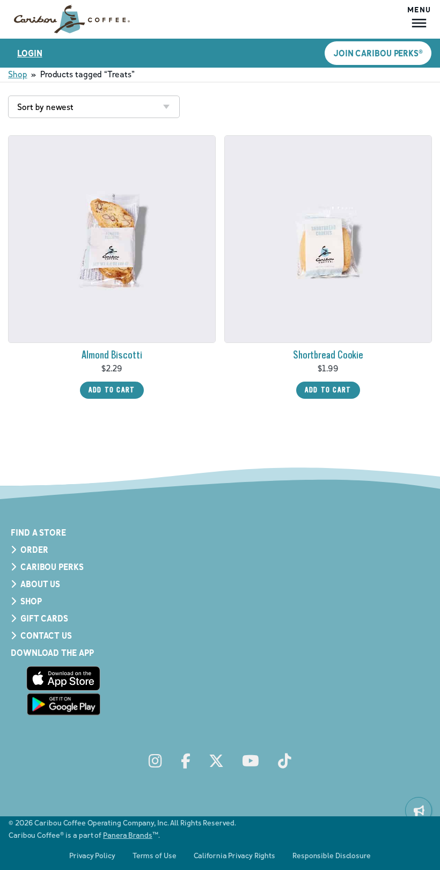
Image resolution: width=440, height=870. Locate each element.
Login (29, 53)
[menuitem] (418, 810)
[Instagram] (155, 761)
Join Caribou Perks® (378, 53)
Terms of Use (155, 855)
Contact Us (46, 635)
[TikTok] (284, 761)
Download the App (52, 652)
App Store (63, 678)
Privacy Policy (92, 855)
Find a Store (38, 532)
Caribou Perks (52, 566)
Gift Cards (44, 618)
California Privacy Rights (235, 855)
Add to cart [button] (112, 389)
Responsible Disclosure (331, 855)
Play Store (63, 704)
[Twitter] (216, 761)
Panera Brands (127, 834)
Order (34, 549)
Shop (17, 74)
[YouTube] (250, 761)
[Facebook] (185, 761)
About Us (40, 584)
